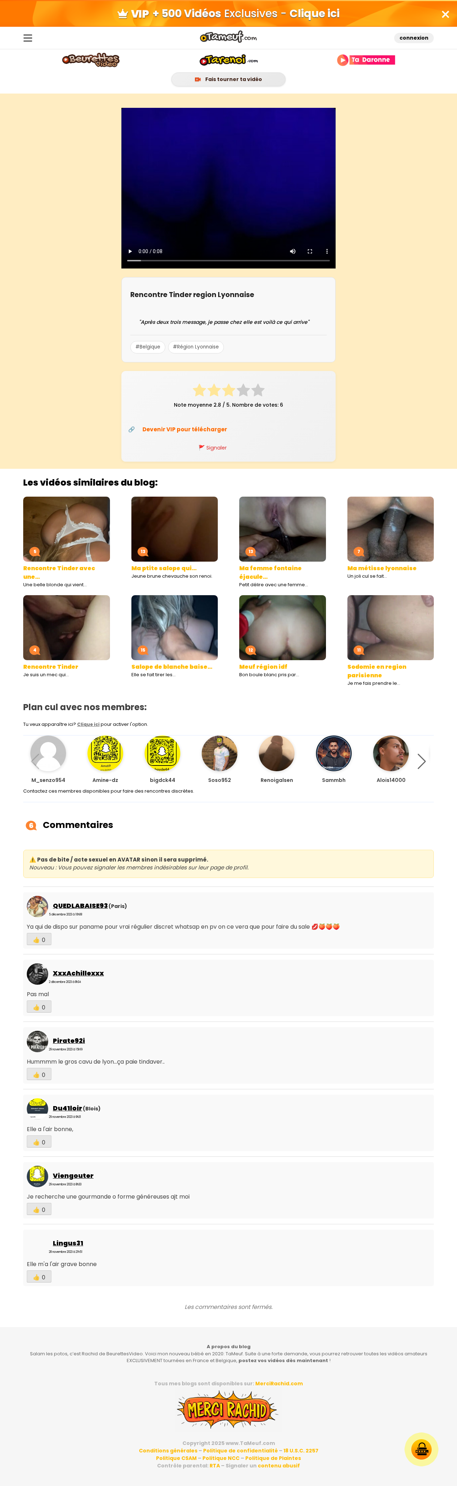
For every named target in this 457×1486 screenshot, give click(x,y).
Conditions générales (168, 1450)
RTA (215, 1465)
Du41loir (67, 1108)
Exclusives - (246, 13)
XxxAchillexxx (78, 973)
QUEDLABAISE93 (80, 905)
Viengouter (73, 1175)
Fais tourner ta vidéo (233, 79)
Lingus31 (68, 1243)
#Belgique (147, 346)
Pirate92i (69, 1040)
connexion (414, 37)
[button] (422, 761)
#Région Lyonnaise (196, 346)
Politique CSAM (176, 1458)
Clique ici (88, 724)
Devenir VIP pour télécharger (184, 429)
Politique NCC (221, 1458)
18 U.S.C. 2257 (300, 1450)
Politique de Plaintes (273, 1458)
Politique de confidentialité (240, 1450)
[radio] (199, 391)
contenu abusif (279, 1465)
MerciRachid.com (279, 1383)
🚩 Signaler (213, 447)
